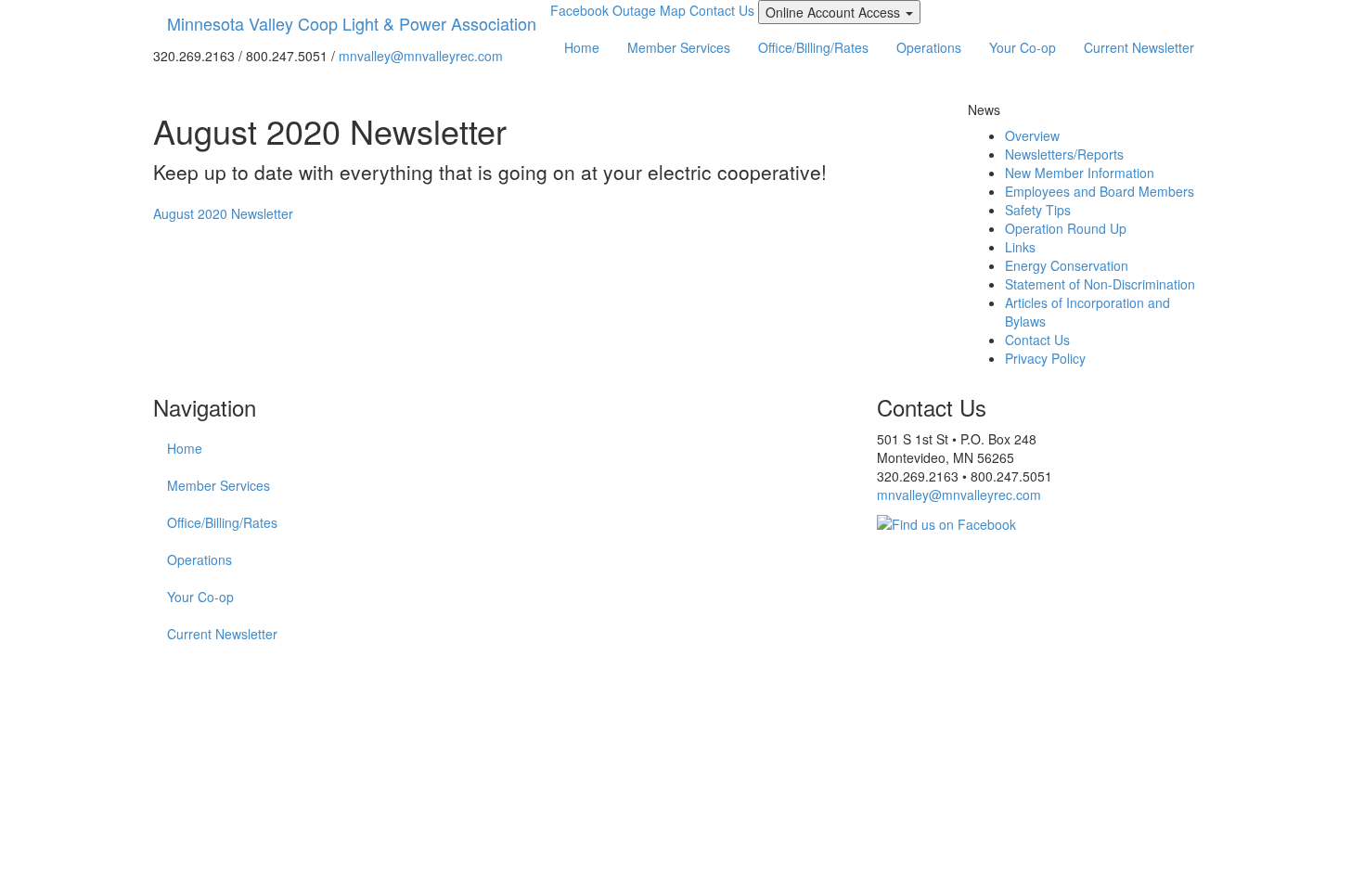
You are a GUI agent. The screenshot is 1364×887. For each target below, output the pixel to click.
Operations (928, 47)
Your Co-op (1022, 47)
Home (581, 47)
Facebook (579, 10)
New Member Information (1079, 172)
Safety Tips (1038, 209)
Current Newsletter (1139, 47)
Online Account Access (843, 13)
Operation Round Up (1065, 228)
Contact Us (721, 10)
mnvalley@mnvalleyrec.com (421, 55)
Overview (1032, 135)
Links (1020, 247)
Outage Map (649, 10)
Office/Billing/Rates (813, 47)
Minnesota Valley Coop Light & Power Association (351, 23)
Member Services (678, 47)
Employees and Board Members (1099, 191)
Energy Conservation (1066, 265)
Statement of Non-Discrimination (1100, 284)
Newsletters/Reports (1064, 154)
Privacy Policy (1045, 358)
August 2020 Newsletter (223, 213)
